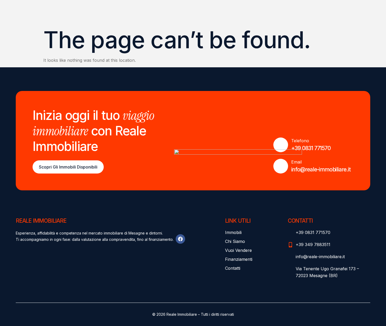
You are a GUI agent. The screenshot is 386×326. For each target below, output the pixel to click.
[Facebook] (180, 239)
